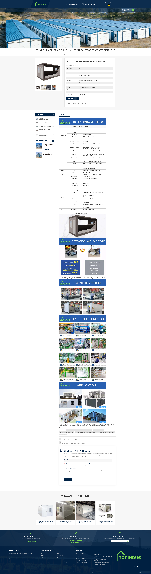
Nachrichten (75, 10)
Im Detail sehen (45, 523)
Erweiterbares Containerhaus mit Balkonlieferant (100, 560)
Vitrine (64, 10)
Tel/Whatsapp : (92, 463)
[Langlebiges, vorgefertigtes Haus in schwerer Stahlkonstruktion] (39, 146)
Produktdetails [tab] (64, 114)
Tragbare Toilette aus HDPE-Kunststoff (101, 562)
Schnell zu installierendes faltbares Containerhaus (85, 432)
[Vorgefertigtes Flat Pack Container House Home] (105, 510)
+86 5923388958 (75, 542)
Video (84, 10)
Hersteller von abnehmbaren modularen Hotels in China (103, 557)
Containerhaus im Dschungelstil (81, 558)
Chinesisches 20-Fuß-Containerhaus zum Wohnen (83, 556)
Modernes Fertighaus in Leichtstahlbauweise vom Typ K (47, 154)
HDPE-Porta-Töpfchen (80, 553)
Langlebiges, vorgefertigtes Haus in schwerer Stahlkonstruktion (48, 146)
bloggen (58, 557)
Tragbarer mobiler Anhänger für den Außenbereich (45, 134)
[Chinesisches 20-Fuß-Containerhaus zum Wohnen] (85, 510)
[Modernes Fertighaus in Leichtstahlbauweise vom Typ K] (39, 155)
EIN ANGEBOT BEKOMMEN (31, 541)
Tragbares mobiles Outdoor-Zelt (45, 130)
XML (81, 572)
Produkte (55, 10)
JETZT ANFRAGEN (72, 98)
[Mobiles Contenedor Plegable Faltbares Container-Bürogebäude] (45, 510)
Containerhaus (63, 434)
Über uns (45, 10)
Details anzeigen (46, 149)
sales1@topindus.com (90, 4)
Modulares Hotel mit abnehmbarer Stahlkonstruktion (100, 554)
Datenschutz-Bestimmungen (62, 562)
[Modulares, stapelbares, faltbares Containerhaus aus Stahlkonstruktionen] (65, 510)
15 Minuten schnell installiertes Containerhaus (105, 432)
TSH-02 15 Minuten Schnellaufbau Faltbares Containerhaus (75, 460)
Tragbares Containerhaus (68, 54)
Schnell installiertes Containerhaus (66, 432)
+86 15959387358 (73, 4)
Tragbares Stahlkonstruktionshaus (44, 119)
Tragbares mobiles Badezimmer (46, 126)
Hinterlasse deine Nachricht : (70, 468)
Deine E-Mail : (67, 463)
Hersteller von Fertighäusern (81, 560)
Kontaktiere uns (96, 10)
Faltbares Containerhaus (98, 430)
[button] (53, 141)
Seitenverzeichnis (60, 559)
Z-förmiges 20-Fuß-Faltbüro (99, 564)
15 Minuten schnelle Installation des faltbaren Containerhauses (79, 430)
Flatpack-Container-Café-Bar (81, 562)
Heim (36, 10)
